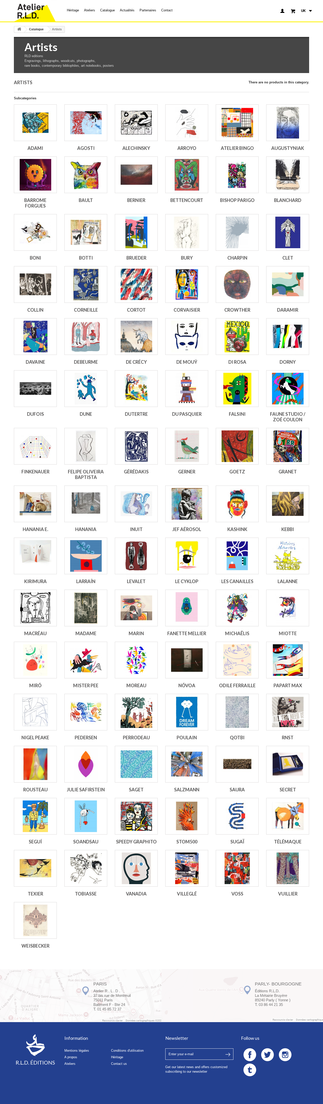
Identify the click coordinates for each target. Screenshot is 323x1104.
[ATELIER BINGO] (237, 122)
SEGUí (35, 841)
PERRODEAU (136, 737)
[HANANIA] (85, 504)
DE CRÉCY (136, 362)
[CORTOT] (136, 284)
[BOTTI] (85, 232)
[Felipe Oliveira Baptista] (85, 446)
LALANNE (288, 581)
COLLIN (35, 310)
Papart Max (288, 685)
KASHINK (237, 529)
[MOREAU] (136, 660)
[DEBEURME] (85, 336)
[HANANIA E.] (35, 504)
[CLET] (287, 232)
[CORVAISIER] (186, 284)
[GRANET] (287, 446)
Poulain (187, 737)
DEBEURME (86, 362)
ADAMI (35, 148)
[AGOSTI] (85, 122)
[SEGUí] (35, 816)
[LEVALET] (136, 556)
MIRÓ (35, 685)
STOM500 (186, 841)
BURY (187, 258)
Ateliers (89, 10)
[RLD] (35, 10)
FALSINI (237, 414)
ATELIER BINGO (237, 148)
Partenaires (148, 10)
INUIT (136, 529)
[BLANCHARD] (287, 174)
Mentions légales (76, 1050)
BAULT (86, 200)
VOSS (237, 893)
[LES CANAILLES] (237, 556)
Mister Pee (85, 685)
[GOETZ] (237, 446)
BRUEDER (136, 258)
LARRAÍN (85, 581)
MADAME (85, 633)
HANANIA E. (35, 529)
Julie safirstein (86, 789)
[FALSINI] (237, 388)
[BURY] (186, 232)
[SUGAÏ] (237, 816)
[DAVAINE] (35, 336)
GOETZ (237, 471)
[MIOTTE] (287, 608)
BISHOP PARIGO (237, 200)
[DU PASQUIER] (186, 388)
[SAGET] (136, 764)
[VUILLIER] (287, 868)
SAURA (237, 789)
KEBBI (287, 529)
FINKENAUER (35, 471)
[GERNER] (186, 446)
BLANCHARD (287, 200)
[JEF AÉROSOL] (186, 504)
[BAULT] (85, 174)
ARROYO (186, 148)
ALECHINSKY (136, 148)
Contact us (119, 1064)
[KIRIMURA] (35, 556)
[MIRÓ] (35, 660)
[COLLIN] (35, 284)
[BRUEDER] (136, 232)
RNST (287, 737)
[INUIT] (136, 504)
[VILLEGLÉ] (186, 868)
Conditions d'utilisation (127, 1050)
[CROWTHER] (237, 284)
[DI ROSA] (237, 336)
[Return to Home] (19, 29)
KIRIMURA (35, 581)
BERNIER (136, 200)
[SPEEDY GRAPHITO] (136, 816)
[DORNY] (287, 336)
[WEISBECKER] (35, 920)
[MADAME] (85, 608)
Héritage (73, 10)
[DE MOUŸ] (186, 336)
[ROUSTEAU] (35, 764)
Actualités (127, 10)
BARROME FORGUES (35, 203)
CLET (287, 258)
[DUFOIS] (35, 388)
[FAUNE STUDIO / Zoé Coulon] (287, 388)
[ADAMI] (35, 122)
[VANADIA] (136, 868)
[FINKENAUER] (35, 446)
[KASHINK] (237, 504)
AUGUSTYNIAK (287, 148)
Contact (167, 10)
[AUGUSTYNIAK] (287, 122)
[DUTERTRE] (136, 388)
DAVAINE (35, 362)
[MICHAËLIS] (237, 608)
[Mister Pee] (85, 660)
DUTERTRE (136, 414)
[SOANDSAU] (85, 816)
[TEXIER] (35, 868)
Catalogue (107, 10)
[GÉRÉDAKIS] (136, 446)
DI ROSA (237, 362)
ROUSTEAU (35, 789)
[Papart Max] (287, 660)
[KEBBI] (287, 504)
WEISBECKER (35, 946)
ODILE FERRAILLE (237, 685)
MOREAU (136, 685)
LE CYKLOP (186, 581)
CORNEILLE (86, 310)
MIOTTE (288, 633)
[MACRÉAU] (35, 608)
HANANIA (85, 529)
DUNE (86, 414)
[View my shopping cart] (293, 11)
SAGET (136, 789)
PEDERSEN (86, 737)
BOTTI (86, 258)
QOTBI (237, 737)
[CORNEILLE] (85, 284)
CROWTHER (237, 310)
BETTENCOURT (186, 200)
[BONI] (35, 232)
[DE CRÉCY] (136, 336)
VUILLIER (288, 893)
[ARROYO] (186, 122)
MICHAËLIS (237, 633)
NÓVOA (186, 685)
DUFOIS (35, 414)
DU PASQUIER (187, 414)
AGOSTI (86, 148)
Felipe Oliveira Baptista (86, 474)
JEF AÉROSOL (186, 529)
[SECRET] (287, 764)
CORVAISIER (187, 310)
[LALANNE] (287, 556)
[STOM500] (186, 816)
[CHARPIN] (237, 232)
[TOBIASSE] (85, 868)
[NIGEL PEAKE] (35, 712)
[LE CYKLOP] (186, 556)
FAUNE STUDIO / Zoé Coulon (287, 416)
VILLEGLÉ (187, 893)
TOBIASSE (86, 893)
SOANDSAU (85, 841)
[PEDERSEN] (85, 712)
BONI (35, 258)
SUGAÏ (237, 841)
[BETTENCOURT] (186, 174)
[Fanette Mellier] (186, 608)
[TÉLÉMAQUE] (287, 816)
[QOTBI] (237, 712)
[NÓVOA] (186, 660)
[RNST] (287, 712)
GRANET (288, 471)
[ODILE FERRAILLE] (237, 660)
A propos (70, 1057)
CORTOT (136, 310)
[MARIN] (136, 608)
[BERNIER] (136, 174)
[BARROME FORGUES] (35, 174)
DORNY (288, 362)
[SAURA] (237, 764)
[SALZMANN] (186, 764)
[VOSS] (237, 868)
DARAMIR (287, 310)
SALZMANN (186, 789)
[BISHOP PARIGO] (237, 174)
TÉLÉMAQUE (288, 841)
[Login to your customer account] (282, 11)
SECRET (288, 789)
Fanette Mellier (186, 633)
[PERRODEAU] (136, 712)
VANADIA (136, 893)
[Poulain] (186, 712)
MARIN (136, 633)
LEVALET (136, 581)
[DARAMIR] (287, 284)
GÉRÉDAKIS (136, 471)
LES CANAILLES (237, 581)
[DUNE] (85, 388)
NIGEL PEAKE (35, 737)
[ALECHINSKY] (136, 122)
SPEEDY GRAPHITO (136, 841)
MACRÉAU (35, 633)
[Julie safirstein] (85, 764)
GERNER (186, 471)
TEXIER (35, 893)
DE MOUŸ (186, 362)
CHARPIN (237, 258)
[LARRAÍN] (85, 556)
